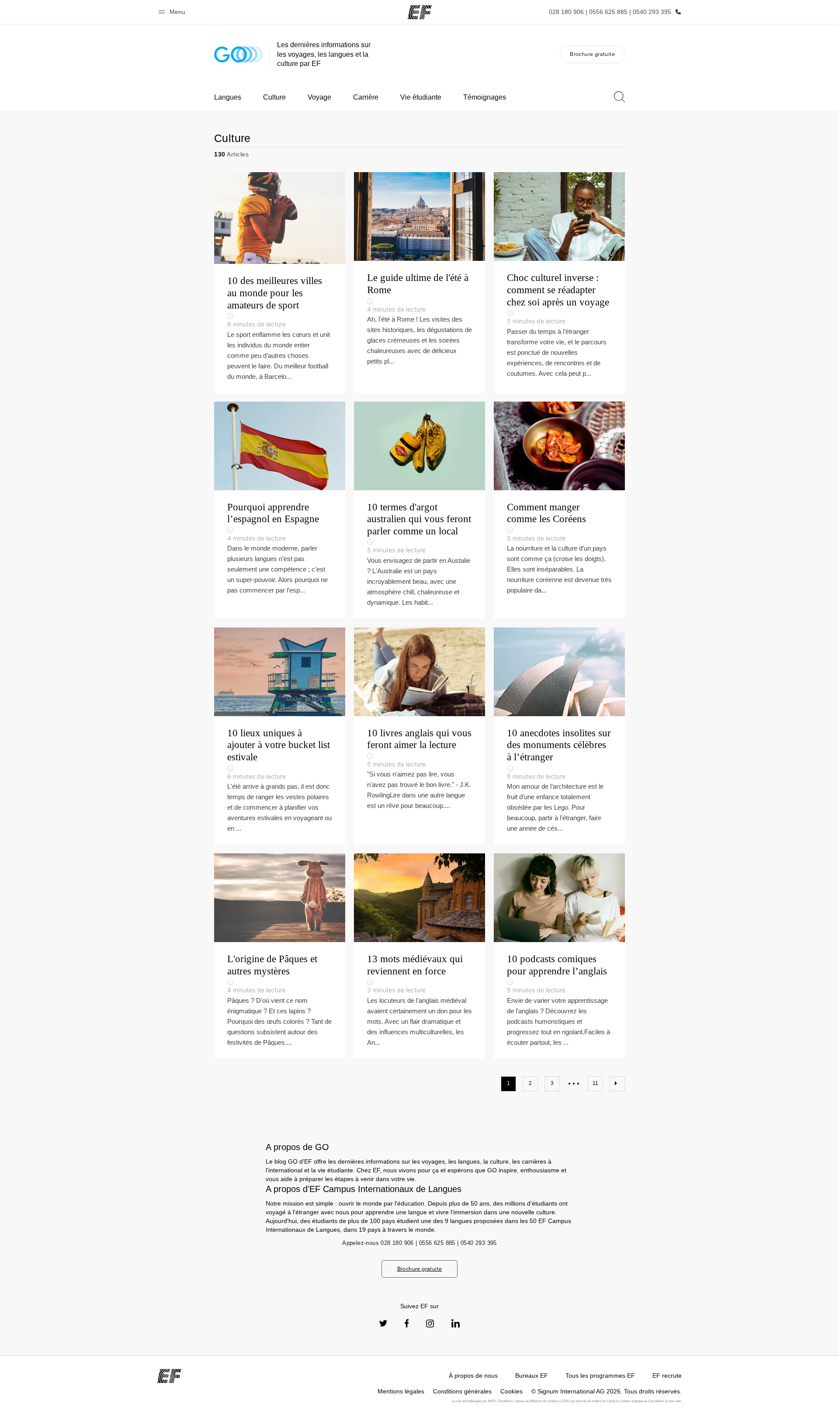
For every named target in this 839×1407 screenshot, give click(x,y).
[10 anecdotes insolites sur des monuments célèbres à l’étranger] (559, 736)
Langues (227, 97)
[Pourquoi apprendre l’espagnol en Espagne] (279, 510)
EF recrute (667, 1375)
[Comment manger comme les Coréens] (559, 510)
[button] (173, 12)
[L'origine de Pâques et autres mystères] (279, 956)
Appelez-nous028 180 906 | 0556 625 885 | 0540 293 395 (419, 1243)
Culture (274, 97)
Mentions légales (401, 1391)
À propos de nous (473, 1375)
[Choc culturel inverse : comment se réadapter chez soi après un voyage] (559, 282)
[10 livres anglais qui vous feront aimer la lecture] (419, 736)
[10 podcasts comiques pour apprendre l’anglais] (559, 956)
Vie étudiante (420, 97)
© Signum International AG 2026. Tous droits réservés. (606, 1391)
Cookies (511, 1391)
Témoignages (484, 97)
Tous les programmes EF (600, 1375)
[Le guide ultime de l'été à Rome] (419, 282)
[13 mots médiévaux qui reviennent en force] (419, 956)
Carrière (365, 97)
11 (595, 1083)
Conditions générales (462, 1391)
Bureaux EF (531, 1375)
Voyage (319, 97)
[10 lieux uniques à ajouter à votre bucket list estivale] (279, 736)
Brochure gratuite (592, 54)
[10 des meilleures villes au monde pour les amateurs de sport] (279, 282)
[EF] (420, 12)
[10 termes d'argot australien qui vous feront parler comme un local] (419, 510)
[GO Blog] (238, 54)
